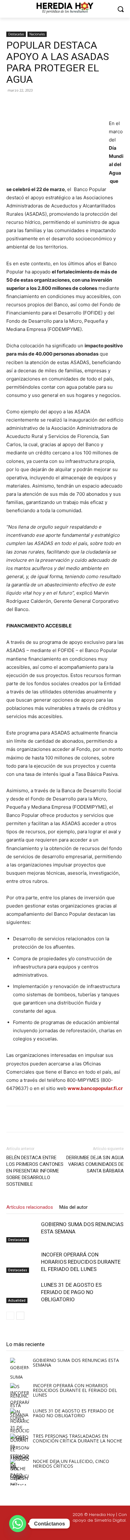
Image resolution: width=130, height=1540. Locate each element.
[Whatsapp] (102, 1531)
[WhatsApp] (76, 104)
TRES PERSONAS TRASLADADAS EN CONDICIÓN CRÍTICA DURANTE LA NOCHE (77, 1438)
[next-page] (20, 1316)
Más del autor (73, 1207)
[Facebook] (32, 104)
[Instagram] (57, 1531)
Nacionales (37, 34)
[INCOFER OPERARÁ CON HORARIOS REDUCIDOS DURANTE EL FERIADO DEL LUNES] (22, 1262)
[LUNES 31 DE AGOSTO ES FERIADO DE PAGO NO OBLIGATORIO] (22, 1292)
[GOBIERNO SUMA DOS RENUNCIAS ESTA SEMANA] (22, 1232)
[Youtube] (87, 1531)
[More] (91, 104)
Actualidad (17, 1300)
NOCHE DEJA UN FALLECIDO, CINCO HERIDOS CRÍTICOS (71, 1463)
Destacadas (16, 34)
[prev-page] (10, 1316)
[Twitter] (72, 1531)
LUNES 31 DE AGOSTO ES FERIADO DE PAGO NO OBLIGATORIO (71, 1292)
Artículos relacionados (29, 1207)
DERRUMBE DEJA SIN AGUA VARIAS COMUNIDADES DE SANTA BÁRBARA (95, 1164)
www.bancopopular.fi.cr (95, 1088)
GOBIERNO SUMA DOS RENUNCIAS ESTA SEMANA (76, 1362)
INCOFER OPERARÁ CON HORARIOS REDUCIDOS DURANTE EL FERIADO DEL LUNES (81, 1261)
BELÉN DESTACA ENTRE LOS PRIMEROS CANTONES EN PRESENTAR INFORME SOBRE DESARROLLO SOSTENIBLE (34, 1171)
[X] (47, 104)
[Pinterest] (61, 104)
